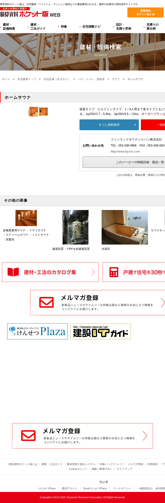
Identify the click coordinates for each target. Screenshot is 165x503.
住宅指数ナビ (91, 26)
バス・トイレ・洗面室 (91, 79)
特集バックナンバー (111, 464)
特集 (64, 26)
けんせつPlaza (47, 488)
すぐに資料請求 (109, 124)
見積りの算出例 (152, 26)
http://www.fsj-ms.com (125, 151)
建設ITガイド (69, 488)
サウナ (116, 79)
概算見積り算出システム (81, 464)
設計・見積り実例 (123, 26)
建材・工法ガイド (38, 26)
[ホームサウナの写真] (38, 114)
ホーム (6, 79)
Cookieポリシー (78, 468)
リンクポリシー (122, 488)
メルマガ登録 (135, 464)
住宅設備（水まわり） (57, 79)
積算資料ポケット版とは (23, 464)
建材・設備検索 (9, 26)
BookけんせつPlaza (95, 488)
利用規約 (152, 464)
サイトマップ (124, 468)
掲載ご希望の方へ (102, 468)
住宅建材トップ (27, 79)
